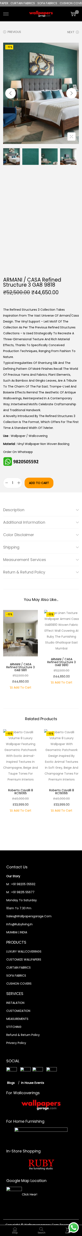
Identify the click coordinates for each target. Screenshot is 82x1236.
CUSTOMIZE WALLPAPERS (23, 959)
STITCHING (13, 1027)
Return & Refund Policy (24, 572)
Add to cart (39, 483)
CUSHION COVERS (19, 983)
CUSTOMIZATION (18, 1011)
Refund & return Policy (23, 1035)
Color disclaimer (18, 534)
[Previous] (10, 93)
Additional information (24, 522)
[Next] (71, 93)
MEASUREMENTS (17, 1019)
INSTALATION (15, 1003)
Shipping (11, 547)
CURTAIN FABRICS (18, 967)
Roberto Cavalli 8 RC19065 (20, 791)
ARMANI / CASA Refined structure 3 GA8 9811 (20, 667)
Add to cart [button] (22, 687)
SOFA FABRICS (16, 975)
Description (13, 509)
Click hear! (29, 1194)
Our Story (13, 876)
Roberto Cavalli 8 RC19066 (61, 791)
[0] (73, 13)
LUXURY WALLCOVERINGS (23, 951)
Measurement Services (24, 559)
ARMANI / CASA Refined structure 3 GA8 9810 (61, 662)
